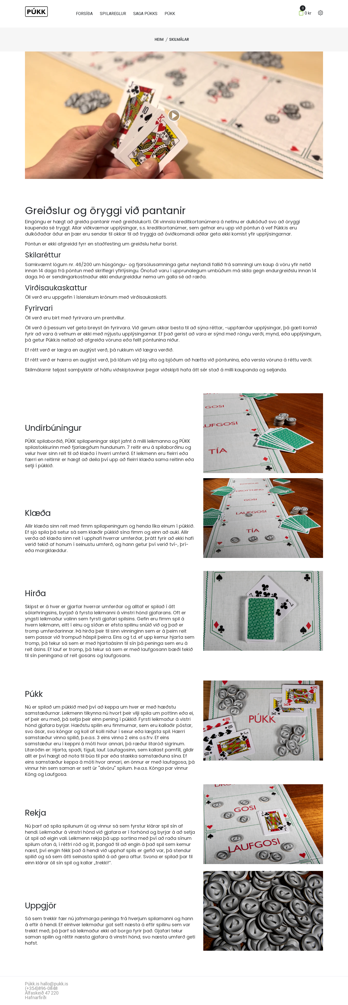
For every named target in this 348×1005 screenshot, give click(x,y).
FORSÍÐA (84, 13)
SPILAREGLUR (113, 13)
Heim (159, 39)
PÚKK (170, 13)
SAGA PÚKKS (145, 13)
